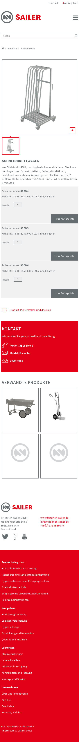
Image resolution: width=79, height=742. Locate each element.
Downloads (16, 360)
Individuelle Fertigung (14, 666)
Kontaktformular (20, 353)
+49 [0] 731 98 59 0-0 (52, 525)
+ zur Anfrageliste (64, 218)
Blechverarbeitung (12, 654)
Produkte (12, 48)
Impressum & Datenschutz (17, 730)
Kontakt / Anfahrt (12, 712)
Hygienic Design (10, 627)
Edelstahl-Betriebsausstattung (19, 568)
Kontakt (54, 3)
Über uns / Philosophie (15, 693)
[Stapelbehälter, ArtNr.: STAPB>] (20, 456)
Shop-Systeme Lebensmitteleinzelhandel (25, 593)
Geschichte (8, 706)
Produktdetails (28, 48)
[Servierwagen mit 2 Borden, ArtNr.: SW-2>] (58, 456)
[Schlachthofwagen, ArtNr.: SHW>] (20, 410)
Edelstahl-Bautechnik (14, 587)
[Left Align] (75, 35)
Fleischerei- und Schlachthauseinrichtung (25, 574)
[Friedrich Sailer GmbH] (21, 16)
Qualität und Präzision (14, 639)
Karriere (6, 700)
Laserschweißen (11, 660)
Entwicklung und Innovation (18, 633)
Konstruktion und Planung (17, 672)
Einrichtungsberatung (14, 614)
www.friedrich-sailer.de (54, 517)
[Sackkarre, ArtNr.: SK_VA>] (58, 410)
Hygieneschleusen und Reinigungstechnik (25, 581)
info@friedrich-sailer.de (54, 521)
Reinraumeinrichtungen (15, 599)
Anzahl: (6, 205)
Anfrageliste (70, 3)
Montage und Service (13, 679)
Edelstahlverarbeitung (14, 620)
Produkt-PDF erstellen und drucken (30, 310)
